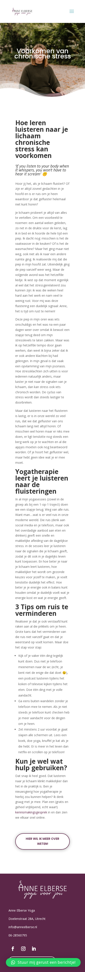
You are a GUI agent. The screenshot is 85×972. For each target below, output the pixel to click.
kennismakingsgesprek (31, 812)
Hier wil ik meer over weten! (42, 841)
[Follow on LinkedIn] (33, 948)
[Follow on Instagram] (23, 948)
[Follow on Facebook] (12, 948)
